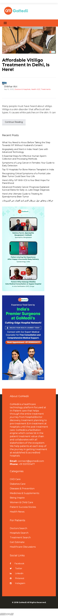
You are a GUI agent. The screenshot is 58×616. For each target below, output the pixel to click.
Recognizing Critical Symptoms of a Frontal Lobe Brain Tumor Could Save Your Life (26, 175)
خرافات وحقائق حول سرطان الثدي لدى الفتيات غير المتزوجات (27, 200)
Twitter (18, 568)
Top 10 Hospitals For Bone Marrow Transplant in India (28, 169)
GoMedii (23, 602)
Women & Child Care (21, 502)
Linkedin (19, 573)
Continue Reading (14, 122)
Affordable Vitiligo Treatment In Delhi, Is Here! (26, 65)
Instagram (20, 583)
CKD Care (15, 479)
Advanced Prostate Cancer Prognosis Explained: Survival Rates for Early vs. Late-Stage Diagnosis (25, 188)
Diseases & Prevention (22, 488)
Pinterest (19, 578)
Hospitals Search (19, 533)
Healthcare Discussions (23, 546)
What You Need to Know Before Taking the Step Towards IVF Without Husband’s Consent (26, 144)
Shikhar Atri (10, 86)
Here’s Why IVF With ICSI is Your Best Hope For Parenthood (26, 181)
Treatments (46, 89)
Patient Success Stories (23, 507)
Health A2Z (35, 89)
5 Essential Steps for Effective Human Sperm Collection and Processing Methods (24, 157)
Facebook (19, 563)
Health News (17, 511)
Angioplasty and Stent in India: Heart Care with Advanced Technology (25, 150)
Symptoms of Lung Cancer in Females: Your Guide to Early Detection (28, 164)
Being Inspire (17, 497)
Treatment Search (20, 537)
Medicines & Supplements (24, 493)
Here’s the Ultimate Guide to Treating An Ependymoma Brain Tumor (22, 195)
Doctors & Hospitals (22, 89)
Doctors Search (18, 528)
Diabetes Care (17, 484)
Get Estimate (17, 542)
